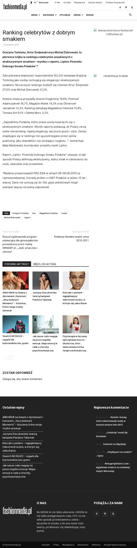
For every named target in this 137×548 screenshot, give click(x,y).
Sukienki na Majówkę (114, 444)
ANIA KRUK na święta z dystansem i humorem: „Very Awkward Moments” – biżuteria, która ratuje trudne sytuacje (22, 423)
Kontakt (67, 2)
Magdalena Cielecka (48, 213)
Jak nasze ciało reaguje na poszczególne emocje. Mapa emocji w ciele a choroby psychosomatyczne (44, 343)
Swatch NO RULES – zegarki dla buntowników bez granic (20, 458)
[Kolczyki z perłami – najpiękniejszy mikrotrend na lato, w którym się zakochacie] (76, 281)
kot (33, 213)
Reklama (96, 544)
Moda (34, 15)
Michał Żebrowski (12, 217)
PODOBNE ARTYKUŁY (17, 264)
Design (89, 15)
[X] (132, 7)
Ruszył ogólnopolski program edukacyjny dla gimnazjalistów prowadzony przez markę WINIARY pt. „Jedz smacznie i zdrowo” (20, 244)
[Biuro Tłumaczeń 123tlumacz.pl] (114, 45)
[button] (130, 15)
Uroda (77, 15)
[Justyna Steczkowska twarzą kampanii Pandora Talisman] (45, 281)
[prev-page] (4, 357)
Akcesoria (48, 15)
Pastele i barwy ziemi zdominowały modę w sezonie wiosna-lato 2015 (111, 421)
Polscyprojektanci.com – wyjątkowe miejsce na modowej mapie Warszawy (113, 467)
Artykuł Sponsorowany (115, 544)
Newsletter (83, 544)
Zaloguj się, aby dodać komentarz (22, 378)
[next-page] (10, 357)
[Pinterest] (126, 7)
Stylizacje (65, 15)
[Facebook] (120, 7)
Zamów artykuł (95, 2)
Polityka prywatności (115, 2)
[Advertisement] (45, 199)
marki (64, 213)
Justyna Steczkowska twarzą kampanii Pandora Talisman (44, 296)
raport (27, 217)
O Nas (57, 2)
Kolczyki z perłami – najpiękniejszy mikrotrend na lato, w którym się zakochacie (22, 447)
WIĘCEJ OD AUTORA (44, 264)
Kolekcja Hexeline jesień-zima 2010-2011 (71, 238)
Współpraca (79, 2)
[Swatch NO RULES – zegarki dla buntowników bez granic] (15, 324)
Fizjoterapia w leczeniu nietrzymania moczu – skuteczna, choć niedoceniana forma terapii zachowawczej (75, 343)
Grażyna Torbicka (20, 213)
